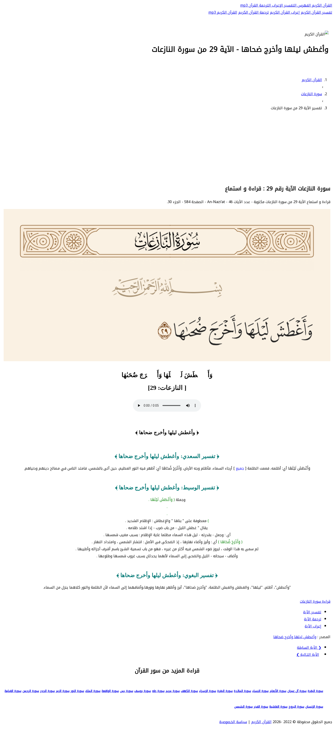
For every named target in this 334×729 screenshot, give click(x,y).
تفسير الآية (312, 612)
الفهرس (304, 5)
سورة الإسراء (207, 691)
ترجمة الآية (312, 619)
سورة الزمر (63, 691)
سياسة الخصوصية (233, 721)
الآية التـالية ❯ (307, 654)
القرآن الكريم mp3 (222, 12)
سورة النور (77, 691)
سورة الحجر (47, 691)
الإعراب (277, 5)
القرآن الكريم (321, 5)
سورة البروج (296, 706)
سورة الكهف (189, 691)
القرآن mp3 (249, 5)
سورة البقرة (315, 691)
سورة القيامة (13, 691)
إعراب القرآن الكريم (285, 12)
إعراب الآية (313, 626)
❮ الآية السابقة (309, 647)
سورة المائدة (242, 691)
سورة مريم (173, 691)
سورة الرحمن (30, 691)
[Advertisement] (167, 147)
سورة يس (126, 691)
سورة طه (158, 691)
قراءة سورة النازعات (315, 601)
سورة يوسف (142, 691)
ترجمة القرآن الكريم (253, 12)
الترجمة (264, 5)
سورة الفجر (261, 706)
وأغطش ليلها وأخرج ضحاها (294, 636)
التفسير (290, 5)
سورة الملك (92, 691)
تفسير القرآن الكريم (316, 12)
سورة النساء (260, 691)
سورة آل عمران (297, 691)
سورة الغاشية (278, 706)
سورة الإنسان (314, 706)
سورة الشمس (243, 706)
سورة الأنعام (278, 691)
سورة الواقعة (110, 691)
